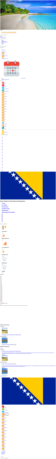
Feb (2, 214)
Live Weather (4, 204)
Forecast (3, 203)
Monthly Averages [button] (6, 91)
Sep (2, 219)
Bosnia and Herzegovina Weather (8, 212)
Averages (3, 43)
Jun (2, 217)
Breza (2, 42)
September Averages (6, 208)
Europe (3, 40)
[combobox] (3, 38)
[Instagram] (29, 456)
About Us (3, 453)
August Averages (5, 206)
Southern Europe (4, 41)
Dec (2, 221)
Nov (2, 220)
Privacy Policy (3, 452)
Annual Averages (5, 210)
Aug (2, 218)
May (2, 216)
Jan (2, 213)
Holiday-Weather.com (3, 37)
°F (0, 304)
